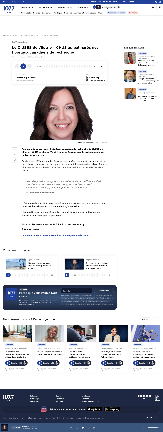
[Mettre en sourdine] (144, 427)
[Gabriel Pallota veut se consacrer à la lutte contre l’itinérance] (130, 93)
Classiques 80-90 (109, 8)
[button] (71, 427)
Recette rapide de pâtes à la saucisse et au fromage (49, 353)
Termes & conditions (10, 418)
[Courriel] (14, 159)
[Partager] (102, 66)
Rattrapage (34, 399)
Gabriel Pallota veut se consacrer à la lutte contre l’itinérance (147, 98)
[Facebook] (152, 2)
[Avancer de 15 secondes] (29, 66)
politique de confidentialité (99, 304)
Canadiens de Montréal (116, 13)
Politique (59, 401)
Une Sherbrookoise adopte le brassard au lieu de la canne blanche (149, 63)
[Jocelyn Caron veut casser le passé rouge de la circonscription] (130, 76)
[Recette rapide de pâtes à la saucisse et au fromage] (49, 333)
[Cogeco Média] (144, 398)
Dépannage (32, 418)
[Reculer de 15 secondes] (17, 66)
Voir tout (145, 319)
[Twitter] (14, 154)
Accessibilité (56, 418)
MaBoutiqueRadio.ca (90, 401)
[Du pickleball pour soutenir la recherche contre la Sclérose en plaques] (145, 333)
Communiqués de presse (72, 418)
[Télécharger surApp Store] (94, 409)
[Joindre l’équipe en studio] (119, 7)
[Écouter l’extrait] (23, 66)
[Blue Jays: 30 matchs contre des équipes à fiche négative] (113, 333)
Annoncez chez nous (97, 418)
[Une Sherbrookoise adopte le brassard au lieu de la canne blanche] (130, 58)
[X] (160, 2)
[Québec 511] (157, 400)
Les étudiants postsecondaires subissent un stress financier (78, 354)
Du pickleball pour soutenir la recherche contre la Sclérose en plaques (143, 354)
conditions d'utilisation (71, 306)
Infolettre (86, 396)
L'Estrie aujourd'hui (25, 77)
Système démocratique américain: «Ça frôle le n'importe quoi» (97, 265)
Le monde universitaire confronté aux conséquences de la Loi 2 (56, 235)
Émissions (34, 396)
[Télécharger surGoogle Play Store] (112, 409)
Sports (58, 396)
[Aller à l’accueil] (9, 9)
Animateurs (34, 401)
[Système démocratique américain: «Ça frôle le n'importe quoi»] (74, 264)
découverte (133, 13)
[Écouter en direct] (94, 7)
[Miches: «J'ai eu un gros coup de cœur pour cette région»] (16, 264)
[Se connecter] (159, 7)
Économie (60, 399)
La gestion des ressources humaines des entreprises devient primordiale (17, 354)
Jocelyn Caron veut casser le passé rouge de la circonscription (148, 81)
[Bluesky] (156, 2)
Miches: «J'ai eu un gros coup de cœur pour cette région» (39, 265)
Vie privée (22, 418)
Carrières (85, 418)
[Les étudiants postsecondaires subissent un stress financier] (81, 333)
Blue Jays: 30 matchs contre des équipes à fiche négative (111, 354)
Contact (85, 399)
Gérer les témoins (44, 418)
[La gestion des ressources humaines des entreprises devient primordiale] (17, 333)
